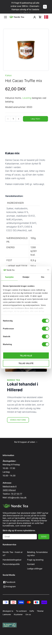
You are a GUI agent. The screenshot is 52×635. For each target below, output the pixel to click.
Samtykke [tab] (9, 277)
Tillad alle (26, 355)
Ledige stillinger (34, 568)
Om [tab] (42, 277)
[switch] (45, 328)
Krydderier (18, 614)
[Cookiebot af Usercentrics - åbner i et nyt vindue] (38, 270)
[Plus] (18, 119)
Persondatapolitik (11, 564)
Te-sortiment (21, 611)
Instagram (10, 586)
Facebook (10, 582)
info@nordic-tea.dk (17, 497)
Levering (26, 98)
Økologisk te (8, 611)
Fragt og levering (35, 559)
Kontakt (31, 564)
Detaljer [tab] (26, 277)
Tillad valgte (26, 363)
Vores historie (18, 420)
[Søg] (45, 7)
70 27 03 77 (16, 494)
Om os (28, 614)
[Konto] (34, 17)
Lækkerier (7, 614)
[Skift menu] (5, 17)
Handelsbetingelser (12, 559)
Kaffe (32, 611)
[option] (26, 50)
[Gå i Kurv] (40, 17)
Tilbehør (40, 611)
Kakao (8, 75)
